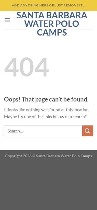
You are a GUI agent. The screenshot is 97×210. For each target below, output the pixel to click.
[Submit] (87, 130)
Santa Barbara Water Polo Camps (51, 24)
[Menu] (7, 20)
